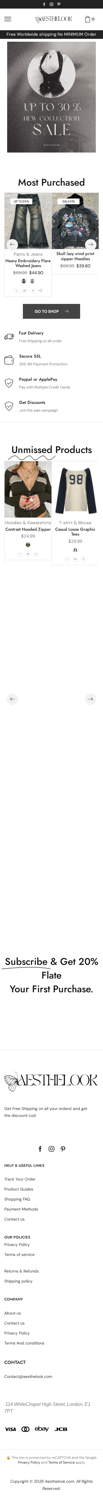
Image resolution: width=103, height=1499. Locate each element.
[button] (7, 19)
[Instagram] (51, 4)
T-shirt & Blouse (75, 523)
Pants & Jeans (28, 254)
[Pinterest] (59, 4)
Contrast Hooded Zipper (28, 529)
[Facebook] (44, 4)
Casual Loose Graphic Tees (75, 532)
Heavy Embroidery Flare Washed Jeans (28, 263)
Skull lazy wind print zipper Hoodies (75, 256)
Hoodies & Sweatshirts (28, 523)
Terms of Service (61, 1462)
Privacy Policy (29, 1462)
